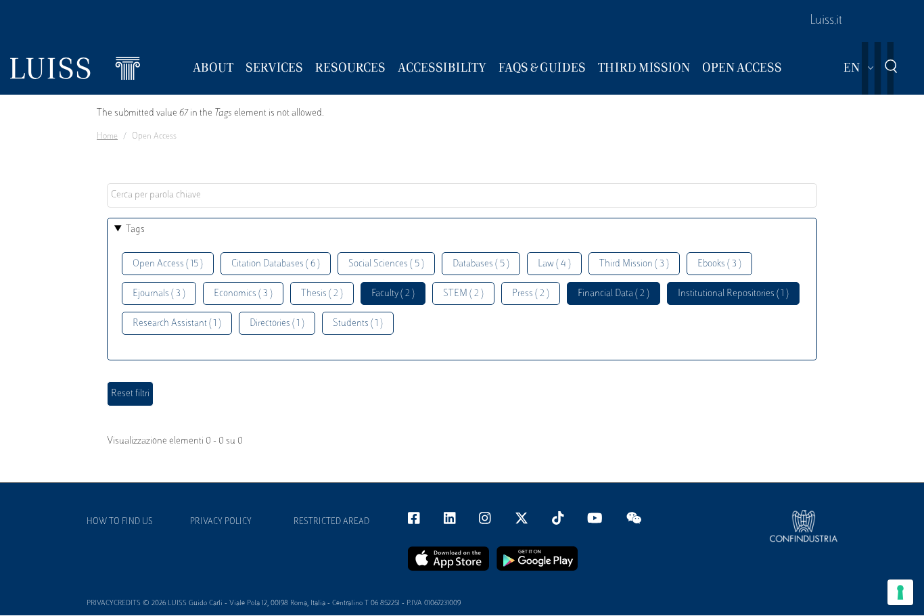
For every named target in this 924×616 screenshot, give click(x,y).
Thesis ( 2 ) (322, 294)
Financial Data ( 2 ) (613, 294)
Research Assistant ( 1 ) (177, 323)
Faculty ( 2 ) (393, 294)
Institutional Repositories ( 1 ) (733, 294)
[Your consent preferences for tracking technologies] (900, 592)
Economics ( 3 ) (243, 294)
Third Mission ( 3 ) (634, 264)
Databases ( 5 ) (481, 264)
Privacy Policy (221, 522)
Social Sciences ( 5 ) (386, 264)
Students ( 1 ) (358, 323)
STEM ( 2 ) (463, 294)
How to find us (120, 522)
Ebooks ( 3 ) (719, 264)
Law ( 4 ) (554, 264)
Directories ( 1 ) (277, 323)
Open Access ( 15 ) (168, 264)
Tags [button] (135, 229)
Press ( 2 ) (530, 294)
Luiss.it (826, 21)
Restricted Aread (331, 522)
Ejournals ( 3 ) (159, 294)
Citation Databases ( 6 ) (275, 264)
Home (107, 137)
